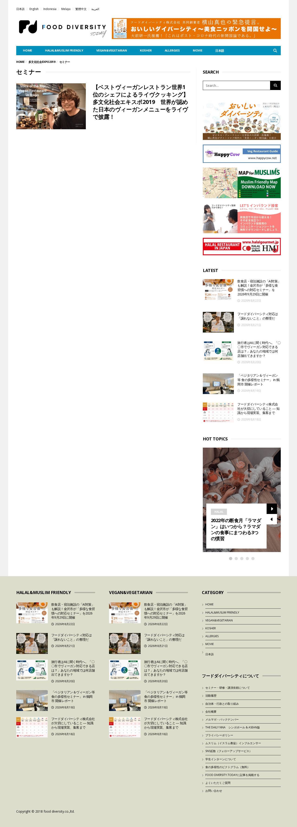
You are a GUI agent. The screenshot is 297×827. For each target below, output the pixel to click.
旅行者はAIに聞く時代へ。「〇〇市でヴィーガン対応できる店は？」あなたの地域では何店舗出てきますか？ (259, 349)
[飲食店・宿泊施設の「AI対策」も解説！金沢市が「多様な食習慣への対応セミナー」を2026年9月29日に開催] (218, 289)
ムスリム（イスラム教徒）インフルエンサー (233, 743)
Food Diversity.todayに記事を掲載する (232, 775)
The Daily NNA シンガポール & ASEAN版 (232, 727)
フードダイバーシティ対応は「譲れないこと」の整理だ (257, 316)
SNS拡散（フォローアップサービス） (228, 751)
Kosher (146, 50)
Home (20, 62)
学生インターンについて (220, 759)
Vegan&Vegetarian (111, 50)
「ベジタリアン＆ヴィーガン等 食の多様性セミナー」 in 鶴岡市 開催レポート (258, 379)
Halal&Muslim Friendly (64, 50)
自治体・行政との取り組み (222, 704)
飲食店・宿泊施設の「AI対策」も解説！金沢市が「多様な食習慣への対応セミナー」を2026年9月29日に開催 (259, 287)
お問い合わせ (213, 791)
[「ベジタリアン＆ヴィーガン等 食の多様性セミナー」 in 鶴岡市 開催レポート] (218, 383)
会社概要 (210, 712)
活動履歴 (210, 696)
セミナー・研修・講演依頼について (227, 688)
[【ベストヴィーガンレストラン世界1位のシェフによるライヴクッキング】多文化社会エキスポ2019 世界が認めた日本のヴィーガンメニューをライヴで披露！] (51, 106)
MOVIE (197, 50)
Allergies (172, 50)
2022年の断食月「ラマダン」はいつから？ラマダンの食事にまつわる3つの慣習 (236, 529)
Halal (218, 512)
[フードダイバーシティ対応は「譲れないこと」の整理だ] (218, 322)
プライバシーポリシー (219, 735)
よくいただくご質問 (217, 783)
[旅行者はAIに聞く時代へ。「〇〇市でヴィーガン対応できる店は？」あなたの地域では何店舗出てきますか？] (218, 351)
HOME (27, 50)
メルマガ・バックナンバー (222, 719)
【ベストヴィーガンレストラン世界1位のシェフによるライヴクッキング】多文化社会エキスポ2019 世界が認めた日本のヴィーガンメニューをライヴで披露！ (141, 101)
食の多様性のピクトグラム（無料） (227, 767)
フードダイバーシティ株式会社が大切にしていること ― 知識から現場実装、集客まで (258, 408)
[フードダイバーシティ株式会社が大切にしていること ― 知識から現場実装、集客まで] (218, 412)
